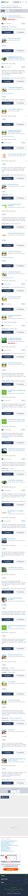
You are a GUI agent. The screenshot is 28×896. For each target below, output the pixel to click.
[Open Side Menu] (26, 2)
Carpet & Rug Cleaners (6, 844)
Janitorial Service (23, 186)
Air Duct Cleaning (23, 761)
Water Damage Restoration (7, 842)
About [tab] (3, 875)
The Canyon (12, 468)
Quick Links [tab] (4, 879)
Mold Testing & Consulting (7, 851)
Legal (17, 891)
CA (4, 5)
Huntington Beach (13, 328)
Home (2, 5)
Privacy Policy (14, 887)
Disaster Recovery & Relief (13, 17)
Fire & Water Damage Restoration (9, 840)
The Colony (11, 668)
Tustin (10, 194)
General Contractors (6, 848)
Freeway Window (13, 26)
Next (17, 791)
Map (7, 10)
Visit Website (20, 32)
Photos (23, 23)
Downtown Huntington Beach (15, 718)
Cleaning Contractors (6, 847)
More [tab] (2, 882)
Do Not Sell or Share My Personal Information (14, 889)
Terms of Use (12, 891)
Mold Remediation (24, 540)
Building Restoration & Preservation (9, 845)
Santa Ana (8, 5)
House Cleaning (5, 846)
